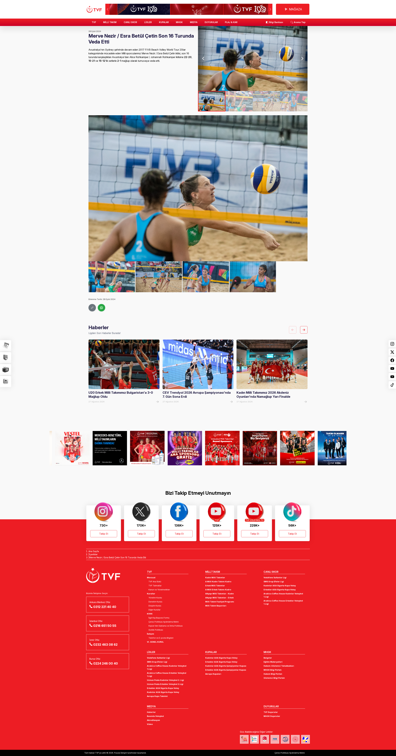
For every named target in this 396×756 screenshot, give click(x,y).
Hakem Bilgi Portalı (273, 674)
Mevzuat (151, 577)
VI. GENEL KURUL (155, 642)
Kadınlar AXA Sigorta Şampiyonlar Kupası (225, 666)
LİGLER (148, 22)
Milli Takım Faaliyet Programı (219, 602)
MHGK (179, 22)
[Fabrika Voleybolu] (244, 739)
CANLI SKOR (130, 22)
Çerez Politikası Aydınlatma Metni (163, 622)
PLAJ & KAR (231, 22)
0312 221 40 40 (104, 606)
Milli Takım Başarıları (215, 606)
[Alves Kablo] (329, 448)
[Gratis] (142, 448)
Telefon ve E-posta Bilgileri (160, 638)
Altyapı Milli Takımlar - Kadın (219, 593)
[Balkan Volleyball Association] (285, 739)
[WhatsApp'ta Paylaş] (101, 307)
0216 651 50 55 (104, 625)
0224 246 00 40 (105, 663)
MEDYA (193, 22)
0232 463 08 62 (105, 644)
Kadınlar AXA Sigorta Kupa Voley (280, 585)
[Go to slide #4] (294, 101)
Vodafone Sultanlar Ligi (275, 577)
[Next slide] (302, 58)
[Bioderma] (104, 448)
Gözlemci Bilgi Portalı (274, 678)
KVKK (150, 614)
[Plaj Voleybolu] (254, 739)
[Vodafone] (217, 448)
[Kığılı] (292, 448)
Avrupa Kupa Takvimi (157, 696)
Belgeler (268, 658)
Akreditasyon (153, 720)
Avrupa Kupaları (213, 674)
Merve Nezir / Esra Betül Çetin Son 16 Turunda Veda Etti (117, 557)
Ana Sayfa (93, 551)
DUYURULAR (211, 22)
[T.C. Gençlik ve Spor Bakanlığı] (295, 739)
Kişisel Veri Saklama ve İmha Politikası (165, 626)
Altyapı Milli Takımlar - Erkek (219, 598)
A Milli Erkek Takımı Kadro (218, 589)
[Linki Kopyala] (92, 307)
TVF (94, 22)
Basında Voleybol (155, 716)
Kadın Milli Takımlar (215, 577)
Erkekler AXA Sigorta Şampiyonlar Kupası (225, 670)
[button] (270, 9)
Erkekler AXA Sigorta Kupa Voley (280, 589)
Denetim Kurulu (155, 602)
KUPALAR (164, 22)
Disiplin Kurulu (154, 606)
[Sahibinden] (254, 448)
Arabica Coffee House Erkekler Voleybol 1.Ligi (283, 602)
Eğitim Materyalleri (273, 662)
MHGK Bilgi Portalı (273, 670)
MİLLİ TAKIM (109, 22)
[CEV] (305, 739)
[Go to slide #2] (239, 101)
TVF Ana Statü (154, 581)
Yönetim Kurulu (155, 598)
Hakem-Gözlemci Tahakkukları (279, 666)
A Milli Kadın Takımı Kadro (218, 581)
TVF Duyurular (271, 712)
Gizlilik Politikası (155, 630)
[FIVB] (275, 739)
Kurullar (151, 593)
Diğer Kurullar (154, 610)
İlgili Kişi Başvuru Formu (158, 618)
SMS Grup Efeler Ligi (274, 581)
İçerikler (93, 554)
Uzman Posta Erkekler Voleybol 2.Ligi (165, 684)
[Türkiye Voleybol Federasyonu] (94, 9)
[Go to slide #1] (211, 101)
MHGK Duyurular (272, 716)
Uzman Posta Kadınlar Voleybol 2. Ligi (165, 680)
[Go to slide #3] (266, 101)
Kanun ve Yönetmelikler (159, 589)
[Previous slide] (203, 58)
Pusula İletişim (120, 753)
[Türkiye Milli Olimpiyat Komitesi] (264, 739)
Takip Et (103, 533)
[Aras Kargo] (179, 448)
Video (150, 724)
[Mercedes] (67, 448)
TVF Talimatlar (154, 585)
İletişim (150, 634)
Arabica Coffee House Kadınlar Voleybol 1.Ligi (283, 595)
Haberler (151, 712)
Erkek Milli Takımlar (215, 585)
